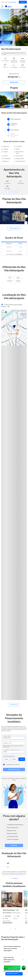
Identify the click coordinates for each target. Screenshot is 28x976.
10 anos (6, 759)
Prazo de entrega (12, 833)
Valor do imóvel (7, 736)
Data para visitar (11, 830)
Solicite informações (14, 192)
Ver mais (15, 878)
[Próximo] (26, 99)
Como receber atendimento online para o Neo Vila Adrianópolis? (12, 948)
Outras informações (12, 839)
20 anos (14, 759)
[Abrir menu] (2, 6)
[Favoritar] (26, 48)
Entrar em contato (12, 973)
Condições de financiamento (15, 825)
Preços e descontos (12, 827)
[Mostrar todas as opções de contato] (21, 973)
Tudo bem (23, 2)
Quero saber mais (14, 228)
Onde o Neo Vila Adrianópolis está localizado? (9, 960)
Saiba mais (13, 2)
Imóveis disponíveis (12, 836)
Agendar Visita (14, 82)
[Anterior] (11, 928)
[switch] (4, 764)
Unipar (8, 867)
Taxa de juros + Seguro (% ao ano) (11, 750)
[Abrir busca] (26, 6)
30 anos (22, 759)
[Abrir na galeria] (25, 106)
